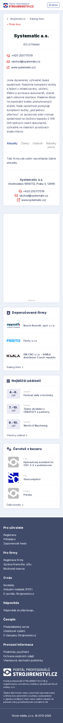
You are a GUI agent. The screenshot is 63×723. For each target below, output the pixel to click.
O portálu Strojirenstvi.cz (18, 593)
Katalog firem (37, 18)
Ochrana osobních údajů (18, 656)
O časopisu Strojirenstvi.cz (19, 635)
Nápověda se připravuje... (19, 610)
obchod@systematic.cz (25, 61)
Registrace (9, 535)
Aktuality (12, 143)
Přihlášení (9, 539)
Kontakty (8, 585)
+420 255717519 (22, 55)
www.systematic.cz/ (23, 67)
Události (38, 143)
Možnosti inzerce (14, 568)
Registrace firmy (13, 560)
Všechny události (16, 435)
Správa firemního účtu (17, 564)
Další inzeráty (14, 504)
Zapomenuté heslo (15, 543)
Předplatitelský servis (16, 626)
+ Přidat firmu (14, 24)
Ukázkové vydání (14, 631)
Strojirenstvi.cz (18, 18)
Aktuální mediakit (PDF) (17, 589)
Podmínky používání (16, 652)
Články (25, 143)
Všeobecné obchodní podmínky (23, 660)
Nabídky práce (51, 145)
